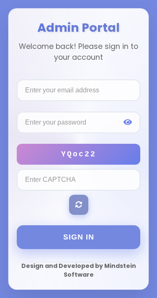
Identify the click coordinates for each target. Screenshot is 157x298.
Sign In (78, 237)
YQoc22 (78, 154)
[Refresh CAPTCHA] (78, 205)
